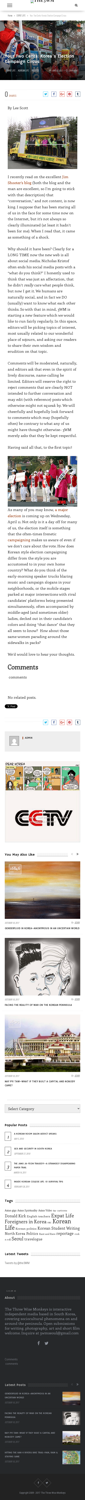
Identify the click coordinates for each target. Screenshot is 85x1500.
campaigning (19, 539)
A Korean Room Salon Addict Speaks (35, 1133)
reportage (65, 1233)
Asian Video (45, 1210)
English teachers (38, 1216)
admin (28, 738)
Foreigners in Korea (25, 1221)
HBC (49, 1222)
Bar (54, 1210)
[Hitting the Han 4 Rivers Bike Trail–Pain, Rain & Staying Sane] (71, 1457)
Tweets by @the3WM (17, 1263)
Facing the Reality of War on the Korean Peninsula (38, 1005)
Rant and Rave (47, 1233)
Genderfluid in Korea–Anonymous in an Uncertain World (42, 928)
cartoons (62, 1210)
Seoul (17, 1238)
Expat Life (62, 1215)
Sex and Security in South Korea (33, 1148)
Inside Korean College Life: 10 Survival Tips (38, 1181)
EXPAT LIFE (11, 70)
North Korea (15, 1233)
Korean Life (23, 70)
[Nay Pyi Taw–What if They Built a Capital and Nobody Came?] (42, 1043)
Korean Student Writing (59, 1228)
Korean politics (26, 1228)
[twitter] (46, 1343)
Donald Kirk (15, 1215)
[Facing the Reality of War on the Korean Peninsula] (42, 966)
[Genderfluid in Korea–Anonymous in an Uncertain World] (42, 890)
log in (10, 1291)
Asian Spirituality (27, 1210)
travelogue (33, 1239)
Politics (35, 70)
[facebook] (38, 1343)
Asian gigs (10, 1210)
